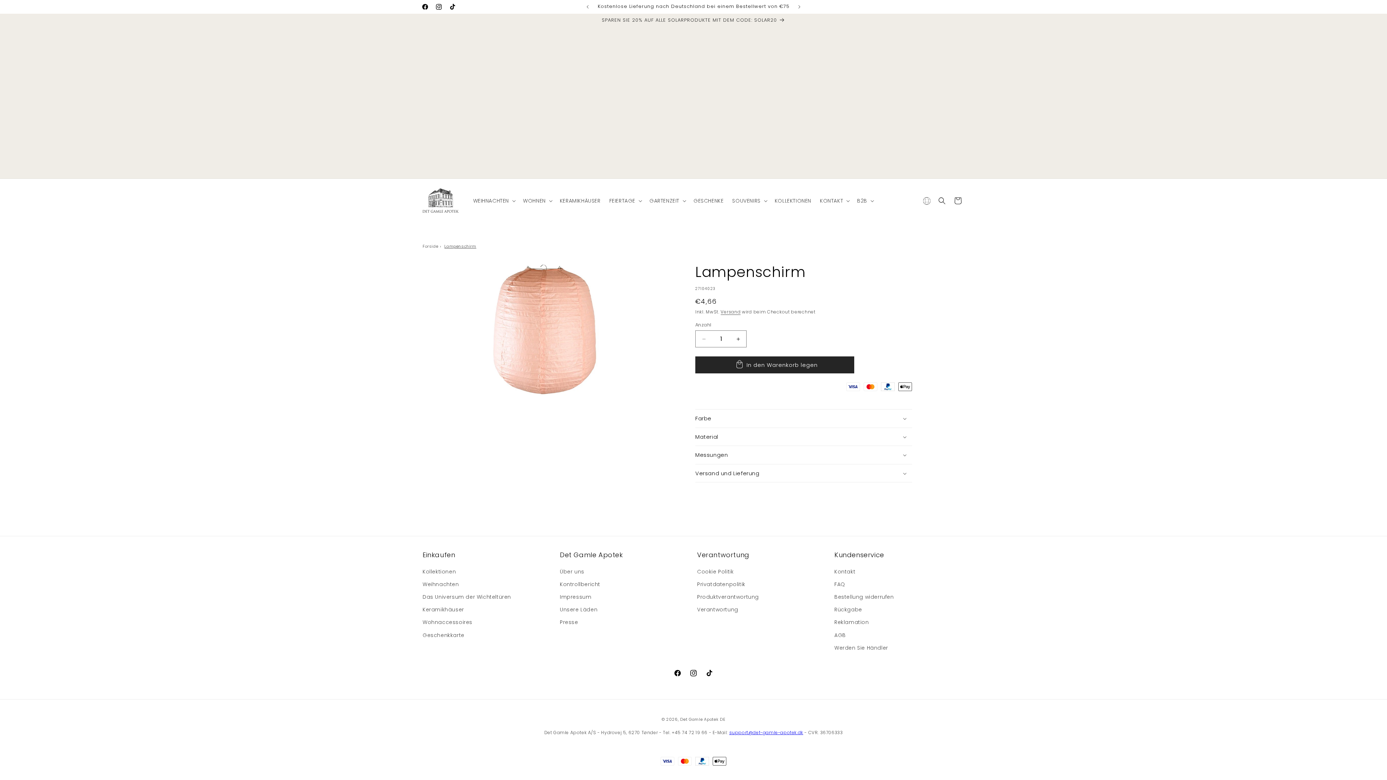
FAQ (839, 584)
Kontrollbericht (580, 584)
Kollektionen (439, 571)
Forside (430, 246)
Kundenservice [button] (859, 555)
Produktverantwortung (728, 597)
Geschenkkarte (444, 635)
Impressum (575, 597)
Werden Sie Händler (861, 647)
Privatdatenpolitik (721, 584)
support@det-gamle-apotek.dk (766, 732)
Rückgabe (848, 609)
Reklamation (851, 622)
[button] (494, 200)
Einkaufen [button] (439, 555)
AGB (840, 635)
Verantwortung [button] (723, 555)
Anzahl (703, 324)
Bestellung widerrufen (864, 597)
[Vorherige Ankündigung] (588, 7)
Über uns (572, 571)
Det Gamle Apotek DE (702, 719)
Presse (569, 622)
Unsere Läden (578, 609)
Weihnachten (441, 584)
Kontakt (844, 571)
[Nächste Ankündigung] (799, 7)
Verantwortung (717, 609)
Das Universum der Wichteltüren (467, 597)
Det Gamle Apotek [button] (591, 555)
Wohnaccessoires (447, 622)
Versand (730, 312)
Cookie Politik (715, 571)
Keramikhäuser (443, 609)
